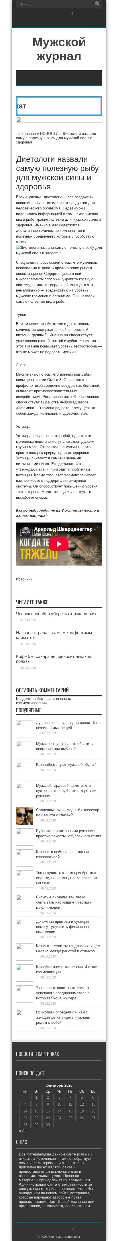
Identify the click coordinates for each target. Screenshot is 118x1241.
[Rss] (38, 13)
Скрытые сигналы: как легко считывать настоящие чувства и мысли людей (64, 902)
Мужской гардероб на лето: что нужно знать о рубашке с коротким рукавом (66, 790)
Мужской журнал (59, 49)
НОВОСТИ (49, 133)
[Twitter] (51, 13)
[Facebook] (45, 13)
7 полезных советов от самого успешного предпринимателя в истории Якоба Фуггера (63, 993)
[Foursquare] (72, 13)
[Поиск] (97, 4)
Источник (24, 579)
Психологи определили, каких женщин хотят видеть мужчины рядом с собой (63, 1017)
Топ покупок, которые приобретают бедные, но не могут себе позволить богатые (67, 878)
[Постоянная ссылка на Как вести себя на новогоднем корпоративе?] (24, 865)
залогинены (57, 698)
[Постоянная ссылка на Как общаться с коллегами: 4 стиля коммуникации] (24, 980)
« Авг (23, 1131)
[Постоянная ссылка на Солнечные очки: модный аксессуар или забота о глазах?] (24, 823)
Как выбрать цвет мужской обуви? (66, 764)
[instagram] (79, 13)
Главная (29, 133)
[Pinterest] (58, 13)
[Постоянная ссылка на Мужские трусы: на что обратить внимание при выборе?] (24, 757)
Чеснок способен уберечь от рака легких (56, 613)
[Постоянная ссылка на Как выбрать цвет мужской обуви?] (24, 778)
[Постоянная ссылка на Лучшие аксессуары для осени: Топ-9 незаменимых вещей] (24, 736)
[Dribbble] (65, 13)
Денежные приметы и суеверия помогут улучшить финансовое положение (63, 926)
